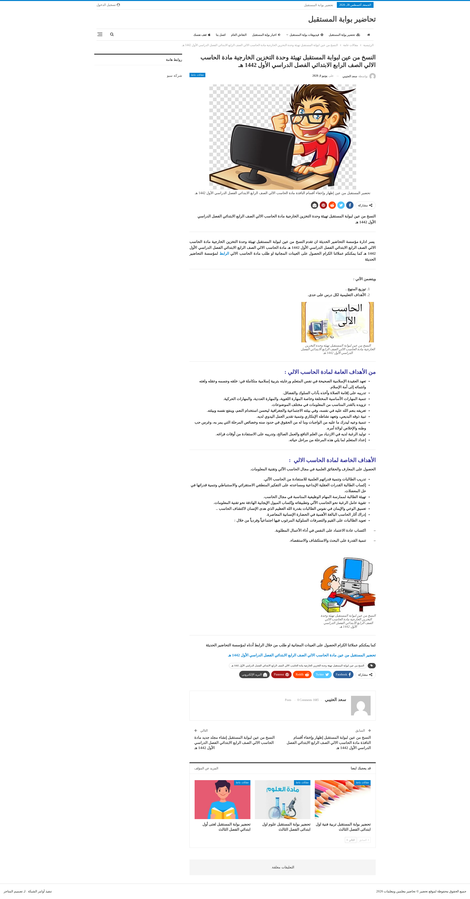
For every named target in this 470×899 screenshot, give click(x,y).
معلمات (389, 891)
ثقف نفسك (200, 35)
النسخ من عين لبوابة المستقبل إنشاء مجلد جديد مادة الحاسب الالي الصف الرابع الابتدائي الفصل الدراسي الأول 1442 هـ (234, 743)
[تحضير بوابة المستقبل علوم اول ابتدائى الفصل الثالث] (283, 799)
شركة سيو (174, 75)
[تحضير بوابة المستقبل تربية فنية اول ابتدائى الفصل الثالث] (343, 799)
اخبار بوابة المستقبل (264, 35)
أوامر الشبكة (36, 891)
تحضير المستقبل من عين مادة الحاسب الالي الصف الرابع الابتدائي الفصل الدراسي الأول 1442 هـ (302, 655)
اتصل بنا (220, 35)
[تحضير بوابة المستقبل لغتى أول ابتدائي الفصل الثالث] (222, 799)
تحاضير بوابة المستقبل (342, 19)
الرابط (224, 253)
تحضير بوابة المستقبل (318, 5)
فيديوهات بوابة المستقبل (304, 35)
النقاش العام (239, 35)
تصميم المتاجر (13, 891)
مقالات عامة (197, 75)
